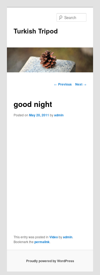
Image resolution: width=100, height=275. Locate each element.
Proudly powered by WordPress (50, 260)
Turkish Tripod (36, 30)
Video (53, 237)
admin (58, 115)
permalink (42, 241)
